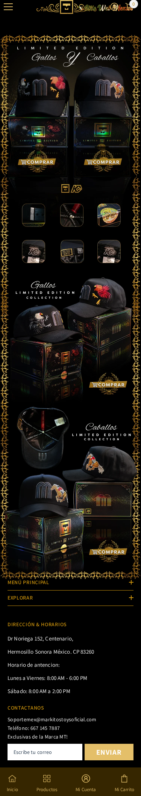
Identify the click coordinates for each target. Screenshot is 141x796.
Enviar (109, 752)
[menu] (8, 6)
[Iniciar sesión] (114, 7)
